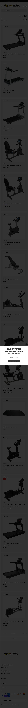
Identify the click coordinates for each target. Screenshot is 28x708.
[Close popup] (26, 344)
